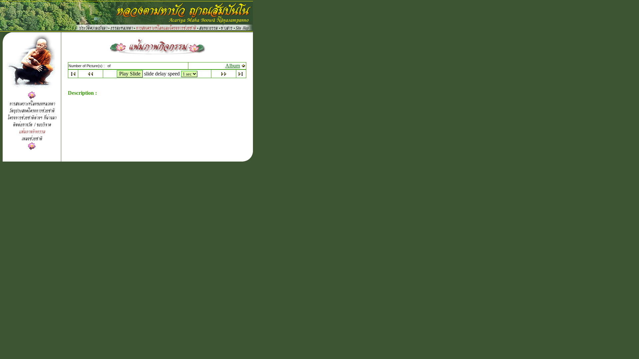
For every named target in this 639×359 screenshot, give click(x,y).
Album (232, 65)
